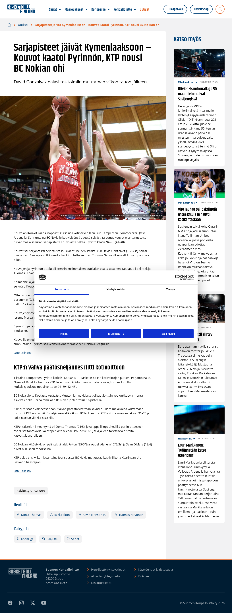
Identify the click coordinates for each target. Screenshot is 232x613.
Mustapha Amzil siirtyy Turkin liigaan (195, 337)
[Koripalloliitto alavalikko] (135, 9)
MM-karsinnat (186, 82)
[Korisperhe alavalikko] (108, 9)
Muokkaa (114, 333)
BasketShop (201, 9)
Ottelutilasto (22, 353)
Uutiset (23, 25)
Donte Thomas (31, 515)
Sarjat (75, 539)
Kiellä (63, 333)
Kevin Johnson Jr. (94, 515)
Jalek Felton (62, 515)
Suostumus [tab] (61, 289)
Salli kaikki (168, 333)
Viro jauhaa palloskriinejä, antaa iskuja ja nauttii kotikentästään (198, 214)
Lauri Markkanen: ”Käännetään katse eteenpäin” (192, 450)
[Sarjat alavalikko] (60, 9)
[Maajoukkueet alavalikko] (86, 9)
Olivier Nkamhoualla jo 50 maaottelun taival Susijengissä (197, 94)
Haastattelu (185, 438)
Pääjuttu (52, 539)
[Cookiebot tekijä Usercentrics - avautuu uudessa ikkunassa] (178, 277)
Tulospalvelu (175, 9)
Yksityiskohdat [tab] (116, 289)
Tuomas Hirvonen (131, 515)
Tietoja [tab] (170, 289)
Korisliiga (27, 539)
